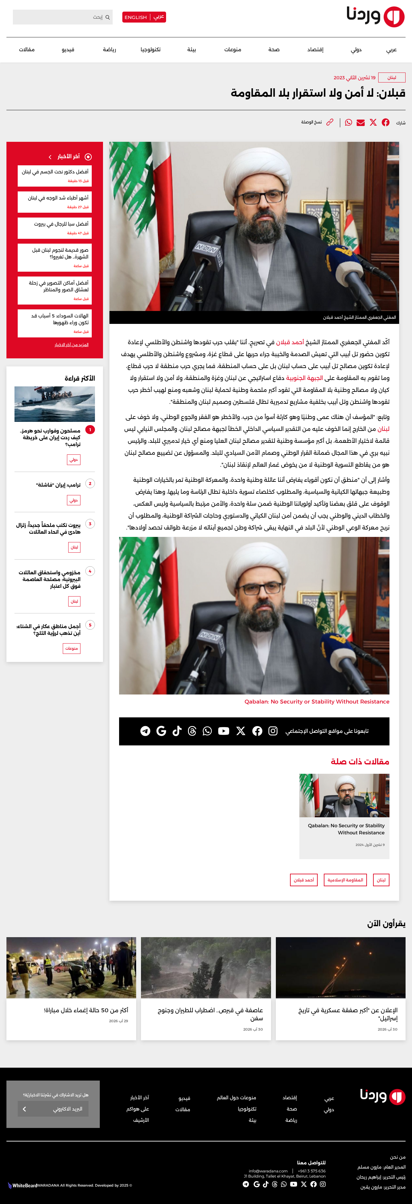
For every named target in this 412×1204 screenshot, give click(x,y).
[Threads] (192, 731)
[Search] (108, 17)
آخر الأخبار (139, 1098)
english (136, 17)
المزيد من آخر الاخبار (72, 344)
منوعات (232, 49)
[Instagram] (272, 731)
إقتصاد (315, 49)
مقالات (27, 49)
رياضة (109, 49)
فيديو (68, 49)
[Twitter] (373, 122)
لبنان (392, 77)
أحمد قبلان (290, 342)
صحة (274, 49)
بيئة (191, 49)
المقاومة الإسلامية (345, 880)
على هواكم (137, 1109)
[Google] (161, 731)
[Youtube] (223, 731)
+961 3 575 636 (312, 1171)
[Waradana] (376, 16)
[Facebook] (386, 122)
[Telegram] (145, 731)
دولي (356, 49)
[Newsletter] (25, 1109)
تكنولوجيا (151, 49)
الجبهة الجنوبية (305, 378)
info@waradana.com (268, 1171)
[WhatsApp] (207, 731)
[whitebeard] (21, 1185)
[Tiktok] (177, 731)
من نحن (398, 1157)
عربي (159, 16)
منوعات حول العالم (236, 1098)
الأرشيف (141, 1120)
